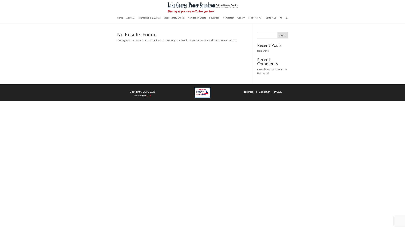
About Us (130, 18)
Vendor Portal (255, 18)
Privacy (278, 91)
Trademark (248, 91)
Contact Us (270, 18)
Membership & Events (149, 18)
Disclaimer (264, 91)
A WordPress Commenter (270, 69)
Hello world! (263, 50)
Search (282, 35)
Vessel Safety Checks (174, 18)
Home (120, 18)
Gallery (241, 18)
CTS (148, 95)
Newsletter (228, 18)
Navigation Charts (197, 18)
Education (214, 18)
